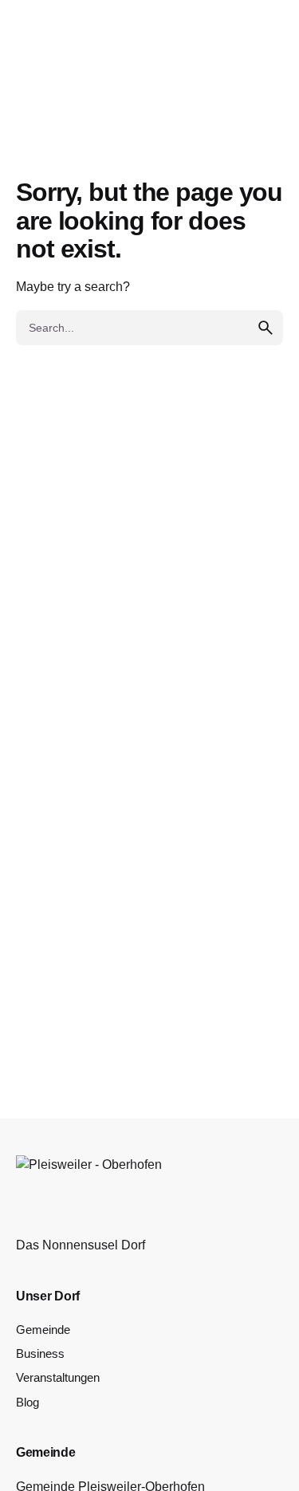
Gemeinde (43, 1330)
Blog (27, 1402)
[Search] (235, 89)
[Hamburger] (67, 89)
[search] (265, 327)
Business (40, 1353)
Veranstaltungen (58, 1377)
